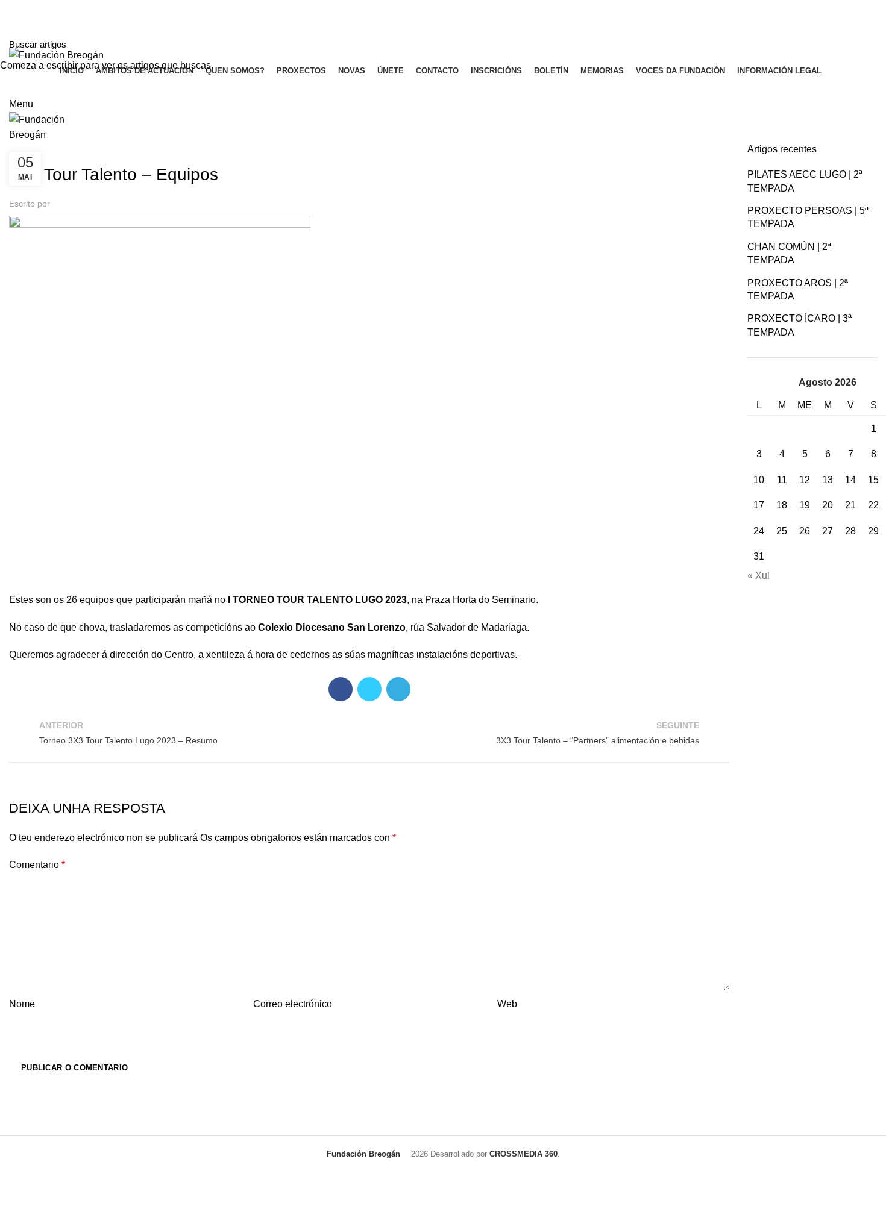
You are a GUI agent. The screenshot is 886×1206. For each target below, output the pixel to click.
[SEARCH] (870, 44)
